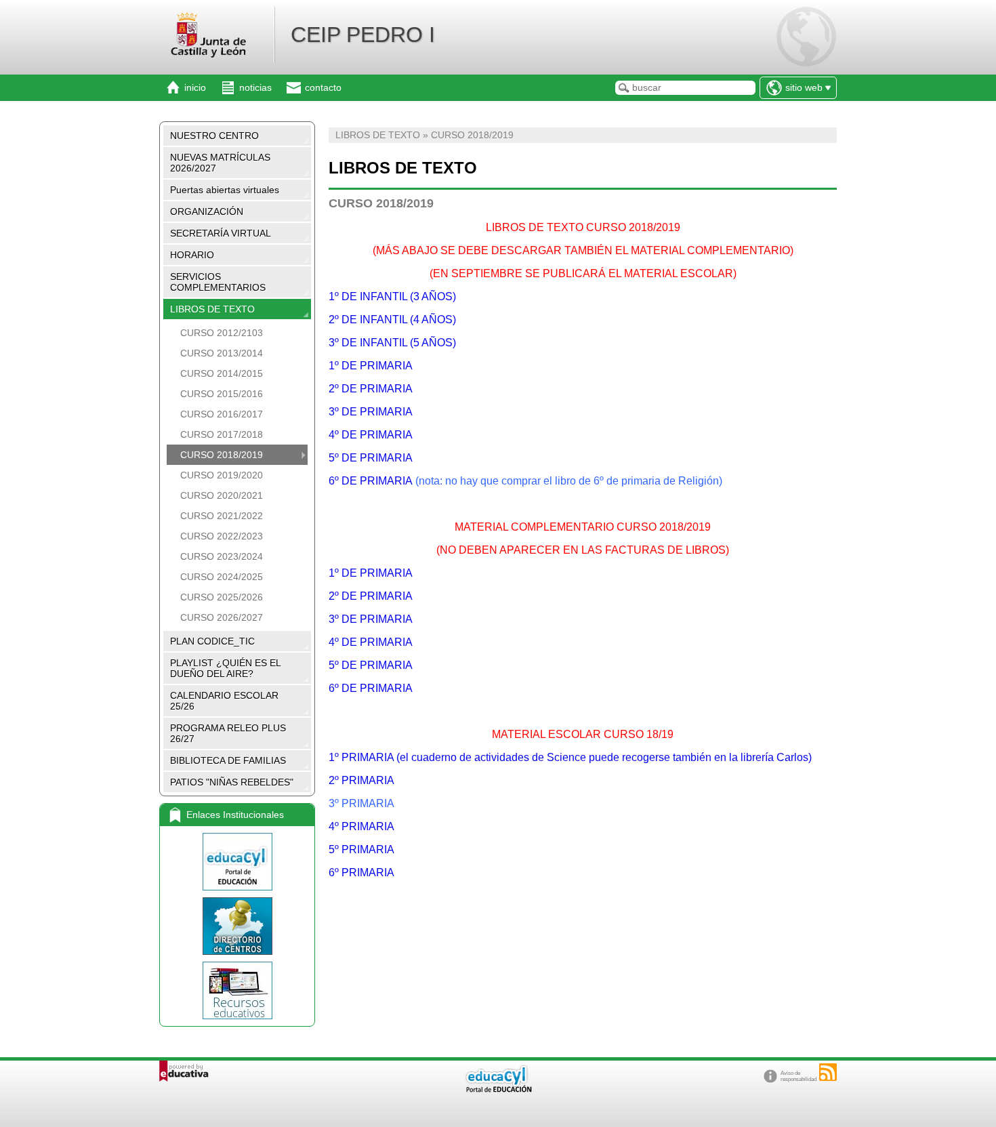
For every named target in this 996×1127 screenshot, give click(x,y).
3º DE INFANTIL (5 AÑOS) (392, 342)
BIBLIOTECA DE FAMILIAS (228, 760)
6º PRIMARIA (361, 872)
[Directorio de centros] (237, 926)
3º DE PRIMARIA (371, 411)
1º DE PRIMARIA (371, 365)
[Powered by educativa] (184, 1071)
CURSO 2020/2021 (221, 495)
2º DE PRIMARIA (371, 388)
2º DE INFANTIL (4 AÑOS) (392, 319)
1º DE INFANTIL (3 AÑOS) (394, 296)
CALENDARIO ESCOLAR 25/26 (224, 701)
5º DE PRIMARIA (371, 458)
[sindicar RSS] (828, 1072)
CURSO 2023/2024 (221, 556)
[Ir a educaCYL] (498, 1089)
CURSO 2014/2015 (221, 373)
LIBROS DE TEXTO (212, 309)
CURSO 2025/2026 (221, 597)
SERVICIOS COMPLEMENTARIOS (218, 282)
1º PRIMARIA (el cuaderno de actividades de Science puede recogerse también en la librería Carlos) (570, 757)
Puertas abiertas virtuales (224, 189)
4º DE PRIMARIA (371, 434)
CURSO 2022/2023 (221, 536)
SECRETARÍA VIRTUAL (220, 233)
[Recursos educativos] (237, 990)
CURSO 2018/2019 (221, 454)
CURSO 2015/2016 (221, 393)
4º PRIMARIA (361, 826)
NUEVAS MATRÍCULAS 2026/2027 (220, 162)
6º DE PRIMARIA (371, 481)
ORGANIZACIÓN (206, 211)
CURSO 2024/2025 (221, 576)
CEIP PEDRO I (363, 34)
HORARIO (192, 254)
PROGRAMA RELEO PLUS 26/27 (228, 733)
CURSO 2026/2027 (221, 617)
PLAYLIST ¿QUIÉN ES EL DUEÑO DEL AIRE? (225, 668)
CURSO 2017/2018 (221, 434)
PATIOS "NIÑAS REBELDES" (231, 782)
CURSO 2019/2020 (221, 475)
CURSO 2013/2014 (221, 353)
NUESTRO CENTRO (214, 135)
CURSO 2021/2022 (221, 515)
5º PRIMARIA (361, 849)
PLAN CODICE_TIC (212, 641)
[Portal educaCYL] (237, 861)
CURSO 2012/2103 (221, 332)
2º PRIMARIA (361, 780)
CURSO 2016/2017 (221, 414)
